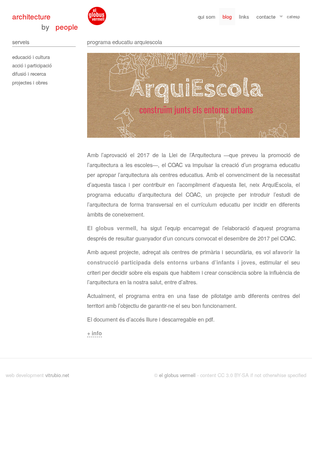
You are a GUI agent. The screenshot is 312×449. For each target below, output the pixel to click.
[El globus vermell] (97, 16)
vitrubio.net (57, 375)
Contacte (265, 16)
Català (290, 17)
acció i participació (32, 65)
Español (296, 17)
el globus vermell (177, 375)
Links (244, 16)
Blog (227, 16)
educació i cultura (31, 57)
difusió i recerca (29, 73)
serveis (20, 42)
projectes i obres (30, 82)
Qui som (206, 16)
